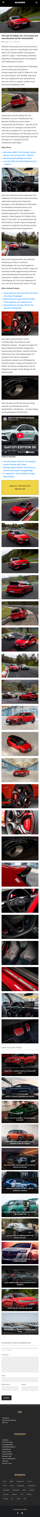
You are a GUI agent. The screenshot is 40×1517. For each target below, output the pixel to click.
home (11, 1485)
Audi (4, 1481)
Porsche (6, 1494)
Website (24, 1384)
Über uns (5, 1422)
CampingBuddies (7, 1444)
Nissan (32, 1490)
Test (22, 1494)
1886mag (5, 1461)
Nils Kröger (5, 41)
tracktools (5, 1440)
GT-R (4, 1485)
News (24, 1490)
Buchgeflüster (6, 1449)
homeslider (20, 1485)
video (18, 1498)
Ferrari (29, 1481)
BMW (11, 1481)
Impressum (5, 1418)
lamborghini (32, 1485)
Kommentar (5, 1355)
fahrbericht (20, 1481)
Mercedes (6, 1490)
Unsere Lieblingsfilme (8, 1458)
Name (4, 1375)
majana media (6, 1451)
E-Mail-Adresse (6, 1384)
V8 (12, 1498)
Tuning (29, 1494)
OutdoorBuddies (7, 1454)
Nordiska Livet (6, 1456)
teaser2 (14, 1494)
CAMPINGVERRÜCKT (9, 1447)
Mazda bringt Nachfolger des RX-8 (17, 158)
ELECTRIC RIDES (7, 1442)
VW (25, 1498)
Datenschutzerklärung (9, 1420)
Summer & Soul (7, 1463)
